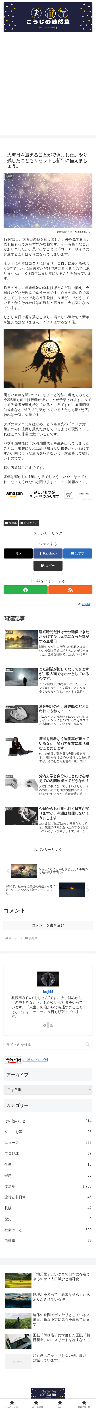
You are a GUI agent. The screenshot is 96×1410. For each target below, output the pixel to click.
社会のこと (31, 523)
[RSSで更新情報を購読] (70, 589)
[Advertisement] (48, 87)
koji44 (48, 992)
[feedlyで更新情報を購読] (26, 589)
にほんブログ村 (35, 1060)
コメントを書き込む (48, 925)
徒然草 (13, 523)
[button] (47, 566)
